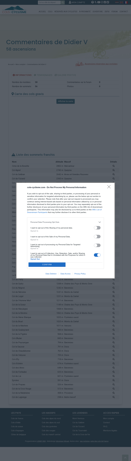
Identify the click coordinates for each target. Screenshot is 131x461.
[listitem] (65, 222)
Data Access (65, 274)
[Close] (109, 187)
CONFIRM (47, 265)
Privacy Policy (80, 274)
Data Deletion (51, 274)
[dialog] (65, 231)
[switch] (97, 227)
